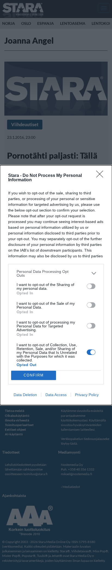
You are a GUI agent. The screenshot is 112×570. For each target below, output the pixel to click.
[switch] (91, 286)
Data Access (56, 395)
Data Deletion (25, 395)
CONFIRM (34, 375)
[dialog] (56, 285)
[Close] (101, 176)
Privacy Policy (87, 395)
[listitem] (56, 273)
